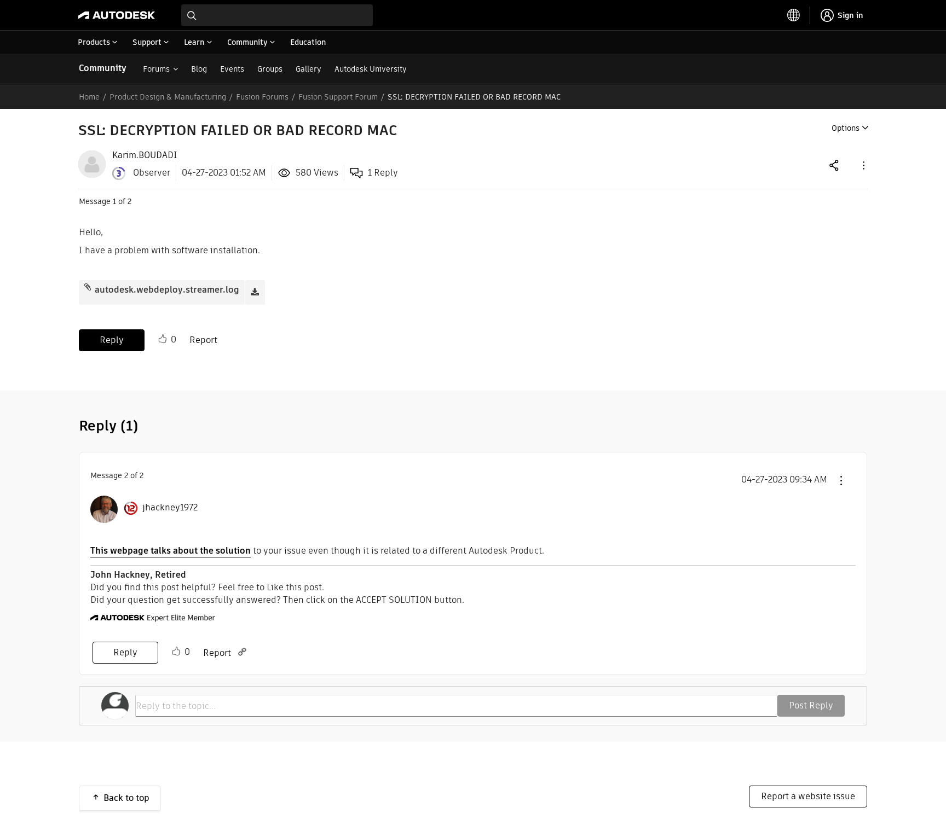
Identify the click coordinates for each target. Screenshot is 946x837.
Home (89, 96)
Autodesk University (370, 68)
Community (102, 68)
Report (203, 340)
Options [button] (846, 128)
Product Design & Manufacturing (167, 96)
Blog (199, 68)
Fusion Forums (262, 96)
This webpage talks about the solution (170, 550)
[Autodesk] (116, 15)
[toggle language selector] (793, 15)
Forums (156, 68)
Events (232, 68)
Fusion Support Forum (338, 96)
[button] (863, 165)
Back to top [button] (126, 798)
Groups (269, 68)
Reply (112, 340)
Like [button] (162, 339)
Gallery (308, 68)
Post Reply (811, 705)
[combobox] (277, 15)
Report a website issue (808, 796)
